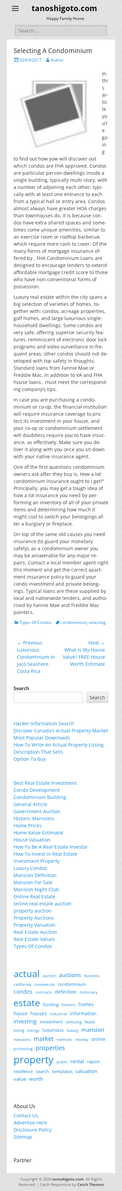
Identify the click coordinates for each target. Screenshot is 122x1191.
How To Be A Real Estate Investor (51, 847)
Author (57, 60)
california (22, 984)
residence (23, 1071)
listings (33, 1030)
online (98, 1039)
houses (38, 1013)
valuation (86, 1071)
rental (77, 1061)
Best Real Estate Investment (45, 783)
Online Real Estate (34, 896)
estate (27, 1002)
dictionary (89, 992)
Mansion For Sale (33, 882)
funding (51, 1004)
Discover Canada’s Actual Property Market (61, 730)
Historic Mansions (34, 818)
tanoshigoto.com (64, 8)
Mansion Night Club (36, 889)
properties (50, 1048)
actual (27, 973)
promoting (23, 1048)
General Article (30, 804)
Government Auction (37, 811)
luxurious (53, 1030)
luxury (72, 1030)
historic (69, 1004)
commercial (44, 984)
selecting (97, 622)
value (20, 1079)
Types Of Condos (36, 622)
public (62, 1061)
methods (64, 1039)
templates (62, 1071)
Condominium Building (40, 797)
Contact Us (26, 1115)
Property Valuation (35, 925)
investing (25, 1021)
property (34, 1059)
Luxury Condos (30, 868)
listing (19, 1030)
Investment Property (37, 861)
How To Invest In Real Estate (45, 854)
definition (66, 992)
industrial (58, 1014)
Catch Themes (90, 1184)
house (20, 1013)
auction (49, 975)
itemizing (74, 1021)
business (91, 975)
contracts (44, 992)
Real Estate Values (34, 939)
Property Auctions (34, 918)
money (81, 1039)
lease (90, 1022)
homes (86, 1004)
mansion (92, 1030)
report (93, 1062)
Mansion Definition (35, 875)
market (44, 1038)
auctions (70, 975)
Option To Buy (30, 759)
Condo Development (37, 790)
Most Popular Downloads (42, 737)
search (42, 1071)
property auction (33, 910)
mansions (22, 1039)
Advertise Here (30, 1122)
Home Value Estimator (39, 832)
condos (23, 991)
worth (36, 1078)
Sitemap (23, 1137)
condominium (74, 622)
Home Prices (28, 825)
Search (21, 688)
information (83, 1014)
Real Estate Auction (35, 932)
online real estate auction (43, 903)
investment (51, 1022)
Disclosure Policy (33, 1129)
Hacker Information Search (44, 723)
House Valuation (32, 839)
